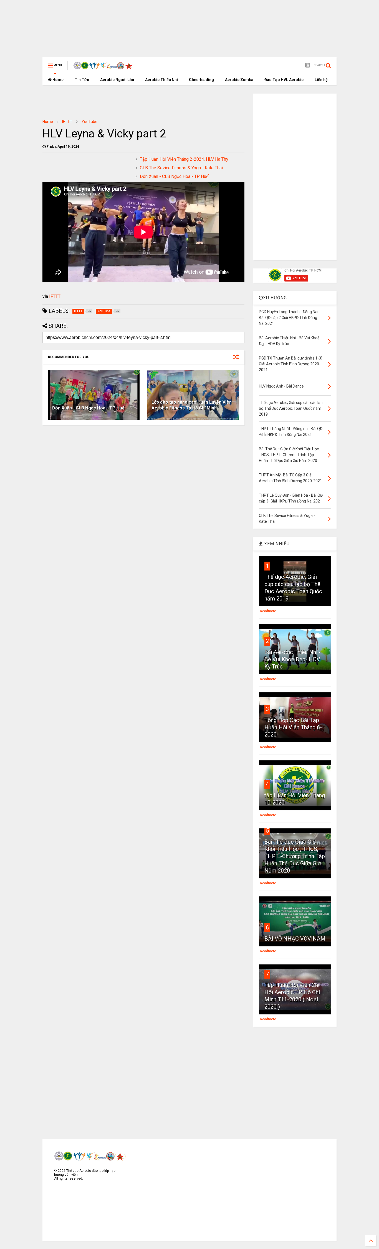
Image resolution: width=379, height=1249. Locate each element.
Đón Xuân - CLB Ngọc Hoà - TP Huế (174, 176)
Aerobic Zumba (239, 79)
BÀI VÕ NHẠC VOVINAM (294, 938)
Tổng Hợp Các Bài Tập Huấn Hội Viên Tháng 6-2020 (293, 727)
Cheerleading (201, 79)
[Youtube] (307, 65)
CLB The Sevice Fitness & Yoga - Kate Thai (181, 167)
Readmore (268, 611)
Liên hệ (321, 79)
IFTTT (67, 121)
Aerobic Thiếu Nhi (161, 79)
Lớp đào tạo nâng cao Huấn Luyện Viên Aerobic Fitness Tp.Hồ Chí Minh (191, 405)
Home (58, 79)
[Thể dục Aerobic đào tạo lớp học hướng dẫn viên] (103, 67)
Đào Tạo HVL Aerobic (284, 79)
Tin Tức (82, 79)
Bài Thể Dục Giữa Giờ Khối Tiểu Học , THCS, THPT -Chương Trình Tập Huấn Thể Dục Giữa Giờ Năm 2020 (294, 856)
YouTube (89, 121)
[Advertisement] (177, 18)
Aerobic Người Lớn (117, 79)
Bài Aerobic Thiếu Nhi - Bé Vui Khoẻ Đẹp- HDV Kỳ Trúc (292, 659)
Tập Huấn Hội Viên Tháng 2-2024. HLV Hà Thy (184, 159)
